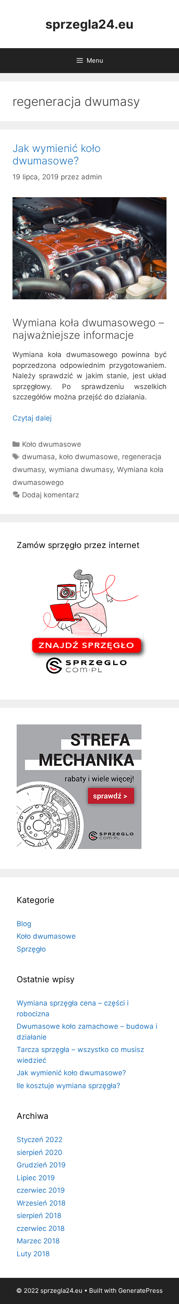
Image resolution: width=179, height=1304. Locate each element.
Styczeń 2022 (39, 1139)
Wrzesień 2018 (41, 1203)
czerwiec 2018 (41, 1228)
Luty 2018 (33, 1254)
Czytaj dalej (32, 418)
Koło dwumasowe (51, 444)
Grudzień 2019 (41, 1165)
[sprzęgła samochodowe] (87, 677)
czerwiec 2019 (41, 1190)
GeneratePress (140, 1290)
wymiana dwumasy (81, 469)
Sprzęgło (31, 949)
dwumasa (38, 457)
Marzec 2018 (38, 1241)
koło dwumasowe (88, 457)
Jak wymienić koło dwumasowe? (56, 154)
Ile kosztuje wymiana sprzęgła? (68, 1085)
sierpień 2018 (39, 1215)
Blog (24, 924)
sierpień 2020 (39, 1152)
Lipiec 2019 (36, 1178)
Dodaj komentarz (50, 495)
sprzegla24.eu (89, 24)
